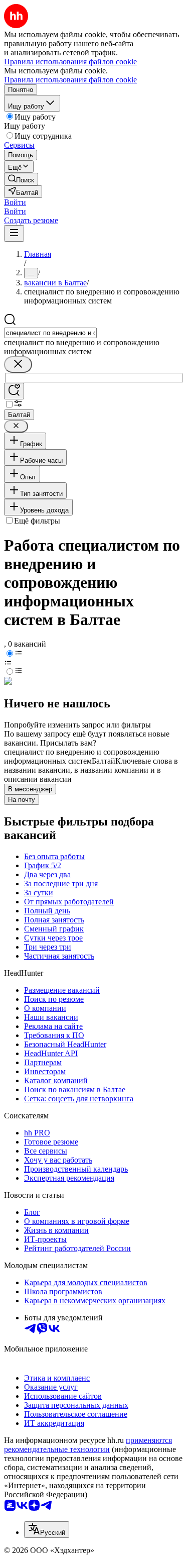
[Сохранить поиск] (14, 391)
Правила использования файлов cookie (70, 79)
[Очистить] (18, 364)
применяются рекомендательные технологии (88, 1444)
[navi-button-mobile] (14, 233)
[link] (21, 179)
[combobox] (50, 333)
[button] (15, 202)
